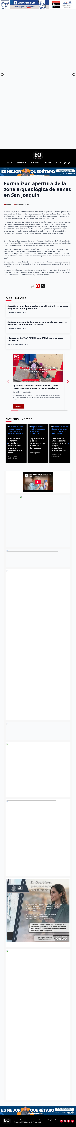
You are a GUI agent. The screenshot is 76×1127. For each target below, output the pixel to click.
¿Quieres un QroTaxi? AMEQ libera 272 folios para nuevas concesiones (35, 339)
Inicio (9, 163)
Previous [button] (2, 74)
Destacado (22, 163)
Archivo (47, 163)
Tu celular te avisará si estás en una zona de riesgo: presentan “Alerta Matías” (37, 444)
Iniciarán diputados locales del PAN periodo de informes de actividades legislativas (59, 445)
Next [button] (73, 74)
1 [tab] (36, 944)
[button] (67, 381)
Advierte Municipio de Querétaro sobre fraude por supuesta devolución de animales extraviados (37, 323)
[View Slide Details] (38, 910)
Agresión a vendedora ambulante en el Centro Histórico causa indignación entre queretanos (38, 307)
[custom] (64, 163)
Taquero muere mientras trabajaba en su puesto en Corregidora (15, 443)
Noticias (35, 163)
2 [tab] (39, 944)
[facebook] (56, 163)
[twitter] (60, 163)
